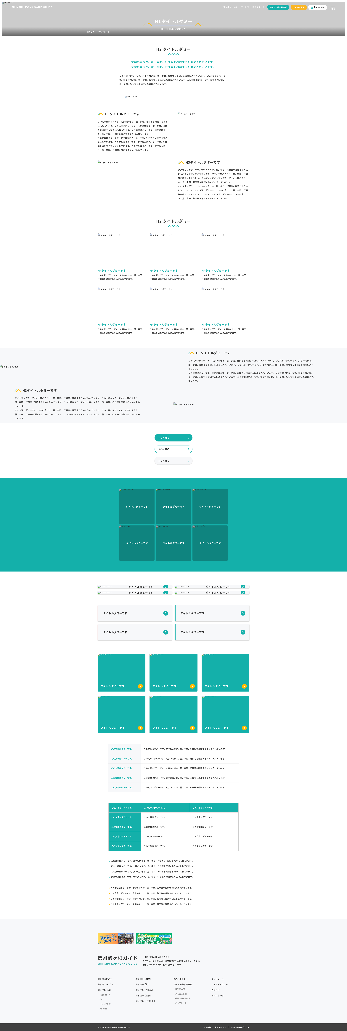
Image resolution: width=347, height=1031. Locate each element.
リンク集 (207, 1027)
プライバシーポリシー (239, 1027)
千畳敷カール (105, 994)
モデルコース (217, 978)
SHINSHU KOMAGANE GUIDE (32, 7)
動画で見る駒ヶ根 (182, 998)
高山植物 (103, 1008)
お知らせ (215, 989)
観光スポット (258, 7)
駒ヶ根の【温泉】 (144, 995)
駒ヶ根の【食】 (143, 984)
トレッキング (105, 1004)
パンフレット (181, 1003)
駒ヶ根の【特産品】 (145, 989)
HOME (90, 32)
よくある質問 (298, 7)
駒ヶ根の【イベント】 (146, 1001)
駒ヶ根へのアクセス (107, 984)
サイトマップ (220, 1027)
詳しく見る (164, 437)
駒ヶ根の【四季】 (144, 978)
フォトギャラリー (219, 984)
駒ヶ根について (230, 7)
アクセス (245, 7)
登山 (101, 999)
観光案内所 (180, 989)
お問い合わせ (217, 995)
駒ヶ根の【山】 (105, 989)
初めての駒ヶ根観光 (278, 7)
